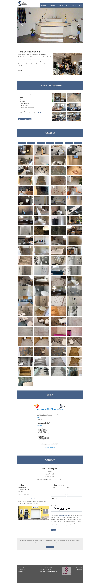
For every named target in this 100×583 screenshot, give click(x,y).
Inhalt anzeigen (50, 547)
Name (69, 487)
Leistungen (52, 5)
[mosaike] (41, 170)
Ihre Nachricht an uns (55, 498)
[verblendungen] (25, 190)
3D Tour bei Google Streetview (25, 119)
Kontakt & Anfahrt (77, 5)
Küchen (40, 142)
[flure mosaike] (74, 170)
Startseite (43, 5)
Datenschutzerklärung (64, 515)
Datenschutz (79, 567)
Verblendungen (78, 142)
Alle (22, 142)
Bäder (50, 142)
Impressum (79, 569)
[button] (22, 24)
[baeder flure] (58, 260)
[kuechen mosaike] (25, 301)
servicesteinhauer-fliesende (26, 76)
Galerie (61, 5)
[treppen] (41, 150)
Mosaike (68, 142)
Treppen (59, 142)
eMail (52, 493)
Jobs (67, 5)
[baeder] (25, 150)
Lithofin (39, 112)
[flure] (58, 170)
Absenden (54, 530)
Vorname (53, 487)
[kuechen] (74, 180)
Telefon (69, 493)
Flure (31, 142)
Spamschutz (54, 505)
